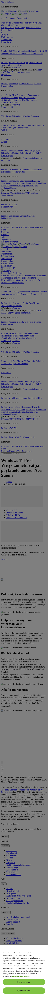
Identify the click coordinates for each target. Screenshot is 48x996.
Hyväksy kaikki (24, 990)
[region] (24, 970)
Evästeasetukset (24, 982)
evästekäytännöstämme (21, 976)
